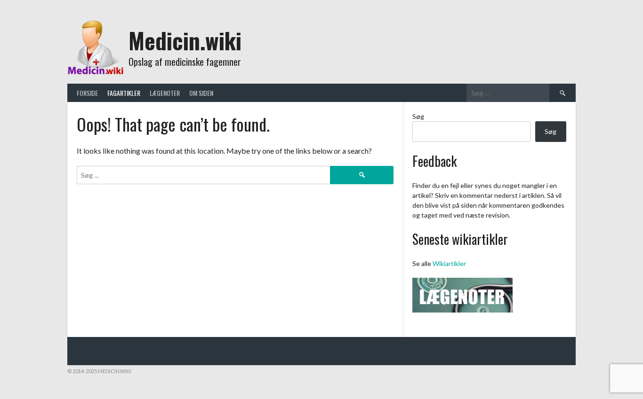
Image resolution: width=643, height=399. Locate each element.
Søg (418, 116)
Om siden (201, 93)
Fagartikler (123, 93)
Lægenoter (165, 93)
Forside (87, 93)
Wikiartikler (449, 263)
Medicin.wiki (185, 40)
